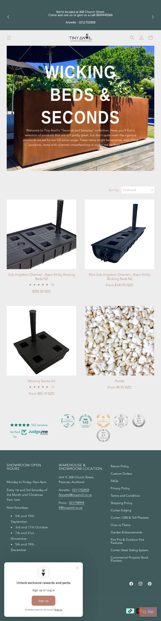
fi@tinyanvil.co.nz (70, 507)
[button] (8, 37)
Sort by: (114, 190)
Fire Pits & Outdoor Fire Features (127, 541)
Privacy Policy (120, 488)
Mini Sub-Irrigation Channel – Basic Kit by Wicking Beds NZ (119, 277)
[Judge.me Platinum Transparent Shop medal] (68, 421)
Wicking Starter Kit (41, 381)
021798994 (76, 502)
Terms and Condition (125, 495)
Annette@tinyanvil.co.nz (75, 495)
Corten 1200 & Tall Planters (130, 517)
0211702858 (80, 490)
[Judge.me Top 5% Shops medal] (138, 421)
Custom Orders (121, 473)
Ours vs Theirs (120, 525)
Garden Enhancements (126, 532)
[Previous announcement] (8, 17)
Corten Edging (121, 510)
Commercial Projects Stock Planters (129, 559)
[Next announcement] (152, 17)
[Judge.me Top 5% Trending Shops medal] (103, 435)
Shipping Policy (121, 503)
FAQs (114, 481)
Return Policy (120, 467)
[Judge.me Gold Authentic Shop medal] (103, 421)
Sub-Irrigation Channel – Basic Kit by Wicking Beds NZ (41, 277)
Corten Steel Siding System (129, 550)
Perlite (119, 381)
